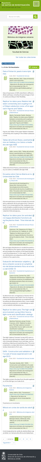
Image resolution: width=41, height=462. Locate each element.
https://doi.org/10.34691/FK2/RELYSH (21, 424)
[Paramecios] (5, 389)
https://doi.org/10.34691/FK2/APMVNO (22, 82)
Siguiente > (7, 443)
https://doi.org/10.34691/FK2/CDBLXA (21, 157)
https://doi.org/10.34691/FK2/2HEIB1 (21, 369)
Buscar (35, 16)
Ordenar (34, 67)
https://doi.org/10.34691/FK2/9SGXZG (21, 331)
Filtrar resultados (9, 63)
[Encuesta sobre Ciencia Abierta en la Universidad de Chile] (5, 180)
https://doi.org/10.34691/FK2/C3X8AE (21, 125)
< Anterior (9, 439)
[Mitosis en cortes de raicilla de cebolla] (5, 414)
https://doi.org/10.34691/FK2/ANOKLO (22, 241)
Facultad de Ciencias (23, 76)
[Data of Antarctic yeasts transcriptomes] (5, 77)
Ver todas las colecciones (26, 57)
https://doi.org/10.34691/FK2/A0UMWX (22, 285)
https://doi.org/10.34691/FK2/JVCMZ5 (21, 195)
